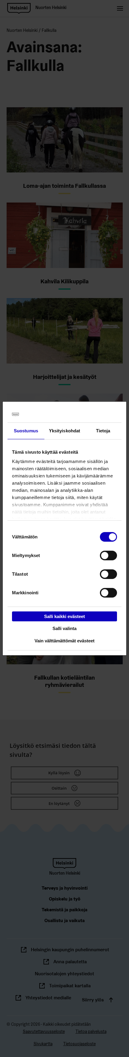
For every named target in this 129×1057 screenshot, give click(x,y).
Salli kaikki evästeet (64, 616)
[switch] (108, 555)
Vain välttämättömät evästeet (64, 640)
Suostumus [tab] (26, 430)
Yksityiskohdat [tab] (64, 430)
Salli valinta (64, 628)
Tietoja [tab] (103, 430)
